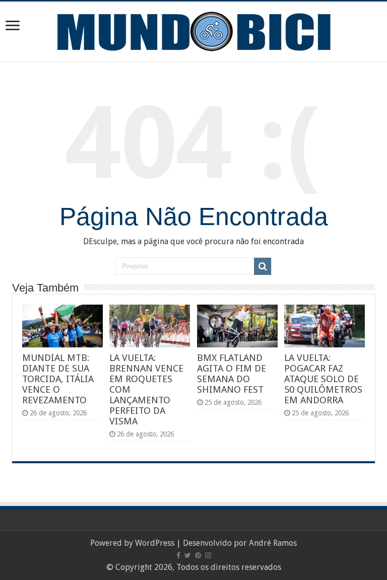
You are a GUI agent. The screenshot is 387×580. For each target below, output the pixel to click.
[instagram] (208, 555)
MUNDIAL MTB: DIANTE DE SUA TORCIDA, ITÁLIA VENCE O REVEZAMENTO (58, 378)
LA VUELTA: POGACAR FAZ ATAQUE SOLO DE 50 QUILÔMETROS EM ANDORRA (323, 378)
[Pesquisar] (262, 266)
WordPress (154, 543)
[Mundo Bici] (193, 30)
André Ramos (273, 543)
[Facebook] (178, 555)
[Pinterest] (198, 555)
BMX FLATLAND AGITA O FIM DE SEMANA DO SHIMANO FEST (231, 373)
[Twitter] (187, 555)
